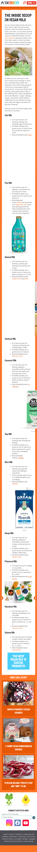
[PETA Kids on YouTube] (26, 823)
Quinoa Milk (16, 650)
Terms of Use (31, 836)
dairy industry (10, 38)
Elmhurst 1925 (17, 356)
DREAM (21, 458)
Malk (26, 279)
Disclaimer (19, 834)
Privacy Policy (21, 836)
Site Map (24, 839)
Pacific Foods (16, 557)
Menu (30, 3)
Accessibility (17, 839)
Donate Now (13, 836)
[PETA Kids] (10, 3)
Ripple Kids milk (21, 205)
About (5, 834)
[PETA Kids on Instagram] (9, 823)
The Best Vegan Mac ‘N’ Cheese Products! (18, 661)
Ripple (19, 202)
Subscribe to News (7, 839)
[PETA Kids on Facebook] (17, 823)
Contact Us (11, 834)
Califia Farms (16, 279)
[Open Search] (24, 2)
